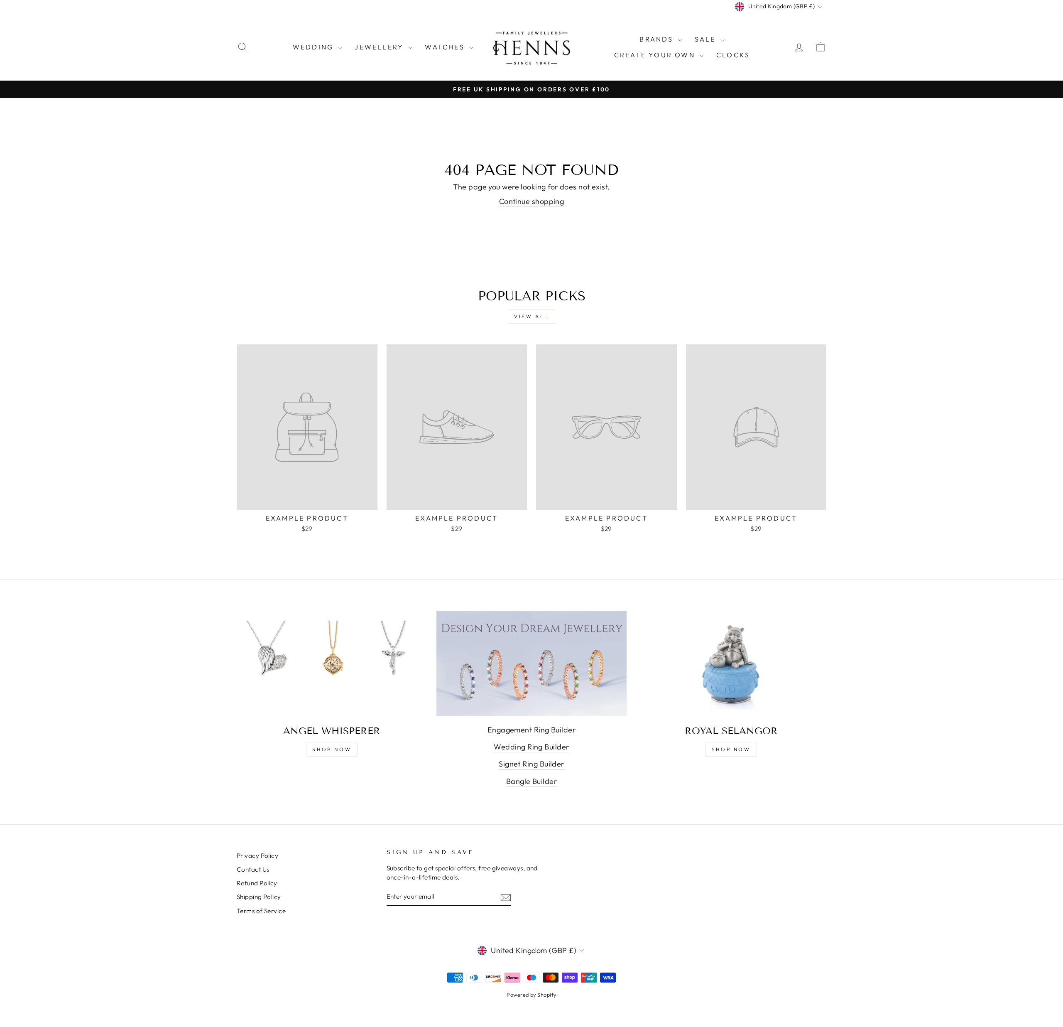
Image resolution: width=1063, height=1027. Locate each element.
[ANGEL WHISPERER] (332, 664)
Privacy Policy (257, 856)
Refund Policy (257, 883)
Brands (657, 39)
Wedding (314, 47)
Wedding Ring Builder (531, 747)
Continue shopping (531, 201)
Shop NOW (731, 749)
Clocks (733, 55)
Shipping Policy (259, 897)
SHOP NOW (331, 749)
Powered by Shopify (531, 994)
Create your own (656, 55)
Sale (706, 39)
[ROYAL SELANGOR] (731, 664)
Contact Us (253, 869)
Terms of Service (261, 911)
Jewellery (380, 47)
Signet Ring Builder (531, 764)
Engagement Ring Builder (531, 730)
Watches (446, 47)
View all (531, 316)
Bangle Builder (531, 781)
